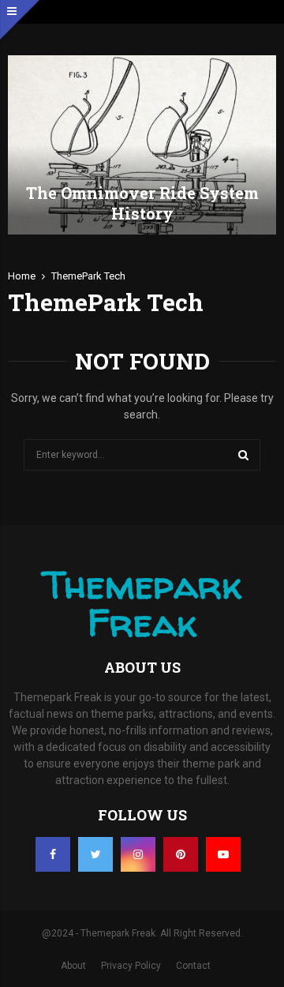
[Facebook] (53, 854)
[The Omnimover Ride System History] (142, 145)
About (73, 965)
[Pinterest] (180, 854)
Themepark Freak (142, 603)
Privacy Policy (131, 965)
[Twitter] (95, 854)
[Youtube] (223, 854)
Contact (193, 965)
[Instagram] (138, 854)
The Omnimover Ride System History (142, 202)
